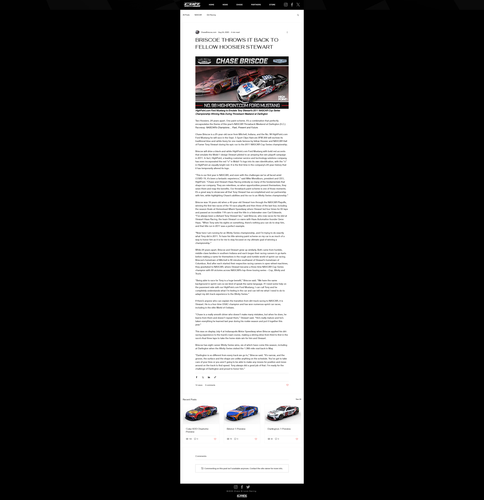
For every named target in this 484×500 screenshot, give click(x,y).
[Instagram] (285, 4)
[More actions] (287, 32)
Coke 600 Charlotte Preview (197, 430)
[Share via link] (215, 377)
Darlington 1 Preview (279, 428)
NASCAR (198, 15)
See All (298, 399)
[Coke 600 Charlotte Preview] (201, 414)
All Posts (186, 15)
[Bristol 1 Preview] (242, 414)
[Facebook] (292, 4)
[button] (298, 15)
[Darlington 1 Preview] (283, 414)
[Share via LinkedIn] (209, 377)
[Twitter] (248, 487)
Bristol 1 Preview (236, 428)
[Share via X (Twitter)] (203, 377)
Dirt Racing (211, 15)
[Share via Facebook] (196, 377)
